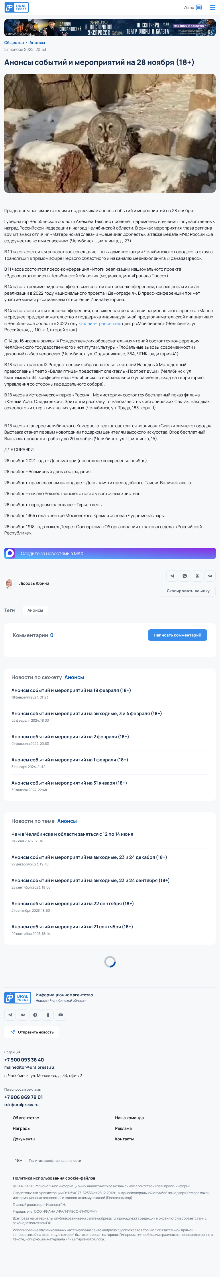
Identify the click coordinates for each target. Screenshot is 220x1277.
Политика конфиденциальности (55, 1160)
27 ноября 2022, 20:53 (25, 49)
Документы (24, 1139)
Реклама (123, 1128)
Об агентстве (26, 1117)
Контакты (124, 1139)
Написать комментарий (177, 635)
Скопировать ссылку (188, 590)
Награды (21, 1128)
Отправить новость (36, 1032)
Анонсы (35, 610)
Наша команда (129, 1117)
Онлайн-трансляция (100, 323)
